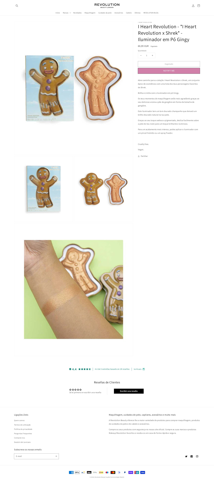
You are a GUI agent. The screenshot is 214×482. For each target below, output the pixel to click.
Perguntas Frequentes (23, 433)
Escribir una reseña (128, 391)
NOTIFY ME (169, 71)
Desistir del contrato (22, 442)
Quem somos (19, 420)
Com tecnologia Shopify (117, 477)
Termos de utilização (22, 425)
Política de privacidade (23, 429)
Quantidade (142, 51)
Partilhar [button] (144, 156)
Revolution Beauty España (102, 477)
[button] (17, 5)
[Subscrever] (56, 456)
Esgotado (169, 64)
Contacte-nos (19, 438)
